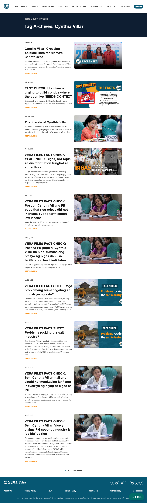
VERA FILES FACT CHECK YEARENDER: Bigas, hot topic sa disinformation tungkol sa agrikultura (48, 161)
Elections (63, 6)
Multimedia (95, 6)
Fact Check (20, 6)
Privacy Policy (30, 490)
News (33, 6)
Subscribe (138, 6)
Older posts (77, 470)
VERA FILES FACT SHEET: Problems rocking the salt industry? (45, 332)
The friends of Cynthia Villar (46, 122)
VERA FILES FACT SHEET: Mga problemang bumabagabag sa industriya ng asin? (48, 290)
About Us (111, 6)
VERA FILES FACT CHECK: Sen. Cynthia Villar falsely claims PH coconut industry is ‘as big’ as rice (48, 427)
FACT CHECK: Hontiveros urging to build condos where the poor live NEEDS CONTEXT (48, 92)
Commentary (48, 6)
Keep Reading (31, 73)
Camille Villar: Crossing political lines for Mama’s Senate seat (44, 53)
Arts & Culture (79, 6)
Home (27, 19)
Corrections (138, 490)
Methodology (115, 490)
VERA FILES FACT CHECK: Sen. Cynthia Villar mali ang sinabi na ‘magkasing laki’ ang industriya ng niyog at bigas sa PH (48, 382)
